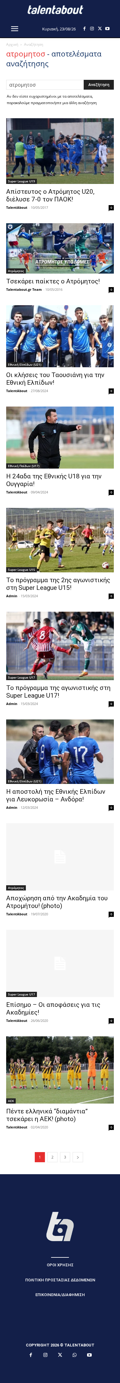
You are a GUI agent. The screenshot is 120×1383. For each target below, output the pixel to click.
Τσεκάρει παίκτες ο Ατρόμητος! (53, 281)
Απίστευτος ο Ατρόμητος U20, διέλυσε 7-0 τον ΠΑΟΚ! (50, 195)
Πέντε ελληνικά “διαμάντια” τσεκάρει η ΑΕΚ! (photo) (47, 1115)
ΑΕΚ (11, 1101)
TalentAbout (16, 207)
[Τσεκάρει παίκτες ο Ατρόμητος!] (60, 248)
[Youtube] (107, 28)
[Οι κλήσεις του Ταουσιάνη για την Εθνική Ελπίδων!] (60, 336)
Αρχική (12, 44)
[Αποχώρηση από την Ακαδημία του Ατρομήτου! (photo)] (60, 856)
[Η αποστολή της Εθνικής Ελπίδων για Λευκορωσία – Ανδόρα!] (60, 751)
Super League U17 (21, 677)
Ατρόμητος (16, 271)
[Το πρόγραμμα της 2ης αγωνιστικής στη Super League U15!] (60, 540)
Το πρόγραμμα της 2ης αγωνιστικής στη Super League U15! (58, 583)
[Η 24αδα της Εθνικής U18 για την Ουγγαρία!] (60, 438)
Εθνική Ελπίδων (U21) (24, 364)
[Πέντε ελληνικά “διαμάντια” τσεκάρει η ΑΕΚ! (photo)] (60, 1070)
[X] (99, 28)
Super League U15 (21, 569)
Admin (11, 596)
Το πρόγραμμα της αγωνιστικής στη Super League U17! (58, 691)
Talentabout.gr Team (24, 289)
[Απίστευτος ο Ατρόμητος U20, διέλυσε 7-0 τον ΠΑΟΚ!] (60, 151)
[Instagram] (92, 28)
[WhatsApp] (75, 1355)
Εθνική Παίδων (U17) (23, 466)
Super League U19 (21, 181)
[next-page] (78, 1157)
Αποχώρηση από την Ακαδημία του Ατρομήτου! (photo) (57, 902)
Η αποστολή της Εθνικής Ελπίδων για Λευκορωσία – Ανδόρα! (55, 795)
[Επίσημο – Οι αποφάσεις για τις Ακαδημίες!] (60, 963)
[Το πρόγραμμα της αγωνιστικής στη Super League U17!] (60, 646)
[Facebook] (84, 28)
